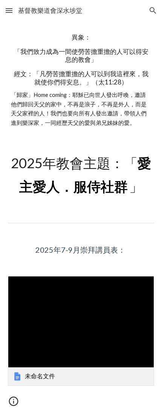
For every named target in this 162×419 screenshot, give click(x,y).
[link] (81, 331)
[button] (9, 10)
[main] (81, 80)
